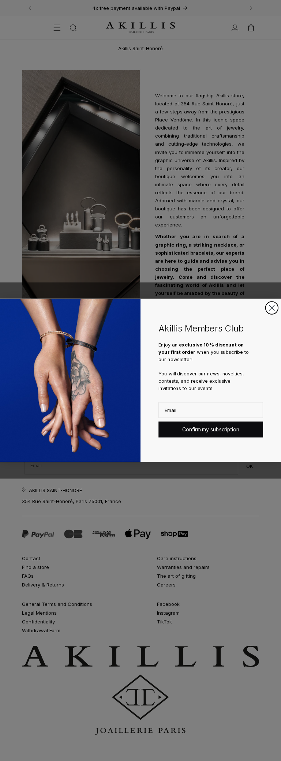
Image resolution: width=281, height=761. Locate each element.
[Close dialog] (272, 308)
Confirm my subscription (210, 430)
